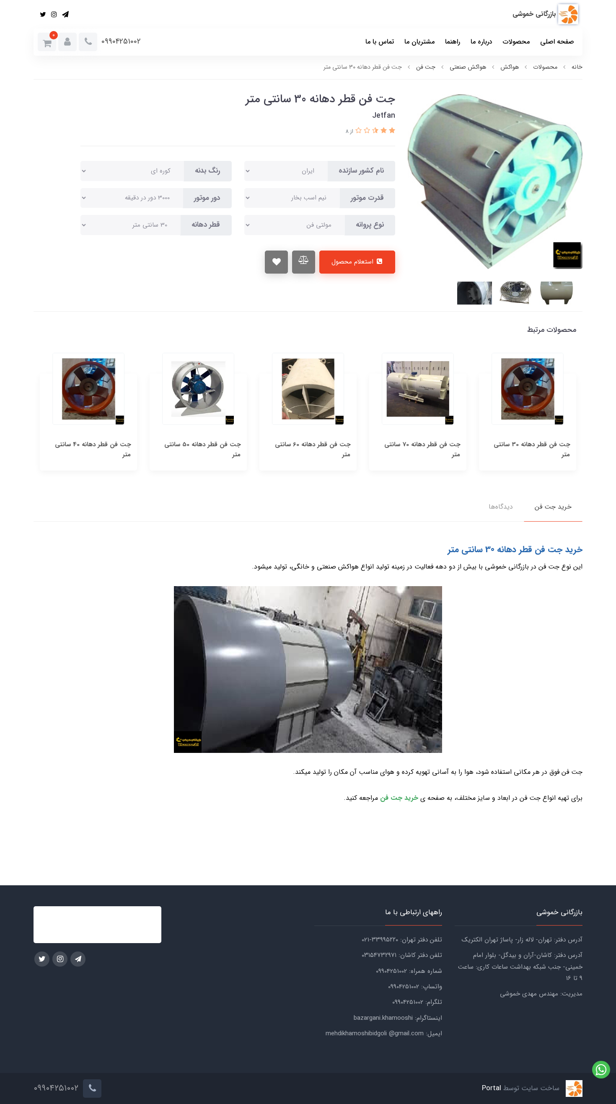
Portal (491, 1088)
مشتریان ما (419, 41)
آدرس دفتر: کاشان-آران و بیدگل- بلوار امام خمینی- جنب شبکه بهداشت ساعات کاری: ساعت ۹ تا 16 (520, 966)
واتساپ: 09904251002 (415, 987)
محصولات (516, 41)
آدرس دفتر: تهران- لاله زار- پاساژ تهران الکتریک (522, 940)
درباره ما (481, 41)
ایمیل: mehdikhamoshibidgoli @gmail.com (384, 1034)
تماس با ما (379, 41)
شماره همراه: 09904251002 (409, 971)
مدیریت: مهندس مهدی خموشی (541, 994)
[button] (67, 42)
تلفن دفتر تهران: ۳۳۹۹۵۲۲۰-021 (402, 940)
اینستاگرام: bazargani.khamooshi (398, 1018)
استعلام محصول (353, 262)
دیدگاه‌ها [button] (501, 507)
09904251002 (121, 41)
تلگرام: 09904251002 (417, 1002)
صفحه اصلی (557, 41)
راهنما (452, 41)
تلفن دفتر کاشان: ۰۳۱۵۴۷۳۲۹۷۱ (402, 955)
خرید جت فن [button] (553, 507)
